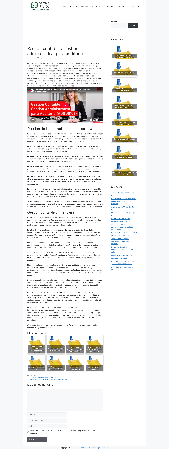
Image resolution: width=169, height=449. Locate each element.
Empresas (33, 375)
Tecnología (73, 6)
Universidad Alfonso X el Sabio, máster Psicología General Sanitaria (123, 201)
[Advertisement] (65, 31)
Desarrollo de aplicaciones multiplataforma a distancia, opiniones (122, 249)
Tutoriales (84, 6)
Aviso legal (96, 448)
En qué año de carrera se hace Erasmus (43, 377)
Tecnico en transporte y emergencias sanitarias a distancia (121, 241)
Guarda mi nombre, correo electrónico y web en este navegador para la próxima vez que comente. (64, 432)
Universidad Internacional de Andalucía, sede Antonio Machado (50, 379)
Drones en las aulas (83, 448)
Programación (108, 6)
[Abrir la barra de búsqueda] (139, 6)
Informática (96, 6)
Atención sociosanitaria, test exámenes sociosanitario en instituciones (122, 227)
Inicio (64, 6)
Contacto (131, 6)
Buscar (114, 22)
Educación (120, 6)
